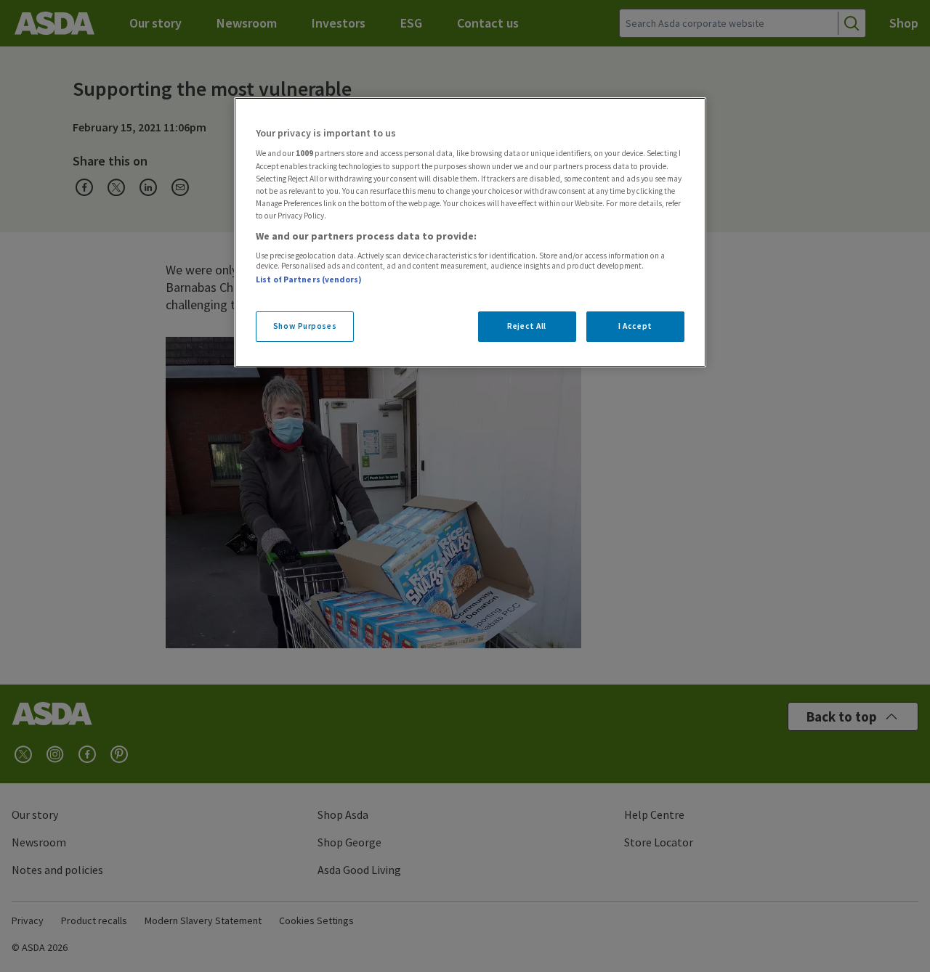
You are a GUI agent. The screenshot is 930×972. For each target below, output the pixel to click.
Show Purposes (304, 326)
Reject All (526, 326)
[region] (470, 232)
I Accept (635, 326)
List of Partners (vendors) (309, 279)
